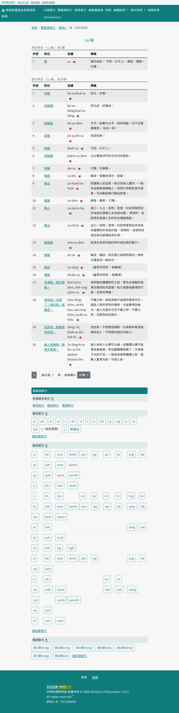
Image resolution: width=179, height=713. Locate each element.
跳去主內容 (23, 2)
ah (47, 454)
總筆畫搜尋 (96, 10)
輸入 (47, 208)
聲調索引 (68, 405)
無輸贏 (48, 123)
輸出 (47, 225)
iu (34, 537)
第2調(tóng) (63, 647)
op (95, 558)
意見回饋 (52, 686)
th (73, 421)
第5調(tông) (125, 647)
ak (142, 454)
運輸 (47, 255)
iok (143, 527)
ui (34, 620)
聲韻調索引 (65, 10)
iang (132, 506)
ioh (47, 527)
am (83, 454)
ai (34, 465)
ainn (60, 465)
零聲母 (74, 429)
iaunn (61, 517)
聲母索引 (38, 405)
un (107, 579)
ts (134, 421)
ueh (48, 610)
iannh (73, 506)
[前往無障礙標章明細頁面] (65, 686)
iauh (48, 517)
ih (46, 496)
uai (35, 600)
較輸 (47, 148)
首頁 (34, 27)
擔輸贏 (48, 242)
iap (95, 506)
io (34, 527)
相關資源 (153, 10)
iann (60, 506)
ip (94, 496)
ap (94, 454)
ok (142, 558)
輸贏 (47, 200)
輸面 (47, 176)
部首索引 (80, 10)
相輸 (47, 168)
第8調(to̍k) (62, 656)
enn (60, 485)
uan (107, 589)
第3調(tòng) (84, 647)
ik (142, 496)
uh (47, 579)
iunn (60, 537)
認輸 (47, 135)
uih (47, 620)
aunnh (73, 475)
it (118, 496)
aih (47, 465)
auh (48, 475)
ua (35, 589)
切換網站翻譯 (48, 2)
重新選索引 (39, 436)
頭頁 (95, 677)
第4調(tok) (104, 647)
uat (119, 589)
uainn (61, 600)
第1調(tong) (41, 647)
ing (131, 496)
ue (35, 610)
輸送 (47, 267)
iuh (47, 537)
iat (119, 506)
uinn (60, 620)
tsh (35, 429)
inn (59, 496)
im (83, 496)
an (106, 454)
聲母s (62, 27)
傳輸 (47, 275)
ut (118, 579)
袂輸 (47, 93)
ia (34, 506)
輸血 (47, 183)
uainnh (74, 600)
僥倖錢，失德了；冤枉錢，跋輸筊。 (54, 305)
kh (102, 421)
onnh (72, 558)
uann (60, 589)
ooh (48, 569)
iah (47, 506)
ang (131, 454)
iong (132, 527)
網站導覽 (35, 2)
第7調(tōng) (41, 656)
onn (60, 558)
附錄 (108, 10)
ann (60, 454)
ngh (71, 548)
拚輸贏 (48, 156)
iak (143, 506)
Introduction (52, 17)
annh (72, 454)
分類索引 (49, 10)
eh (47, 485)
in (106, 496)
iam (83, 506)
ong (131, 558)
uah (48, 589)
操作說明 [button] (137, 10)
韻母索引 (53, 405)
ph (42, 421)
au (35, 475)
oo (35, 569)
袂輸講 (48, 105)
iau (35, 517)
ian (107, 506)
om (83, 558)
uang (132, 589)
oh (47, 558)
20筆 (82, 375)
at (118, 454)
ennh (72, 485)
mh (47, 548)
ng (118, 421)
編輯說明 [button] (120, 10)
